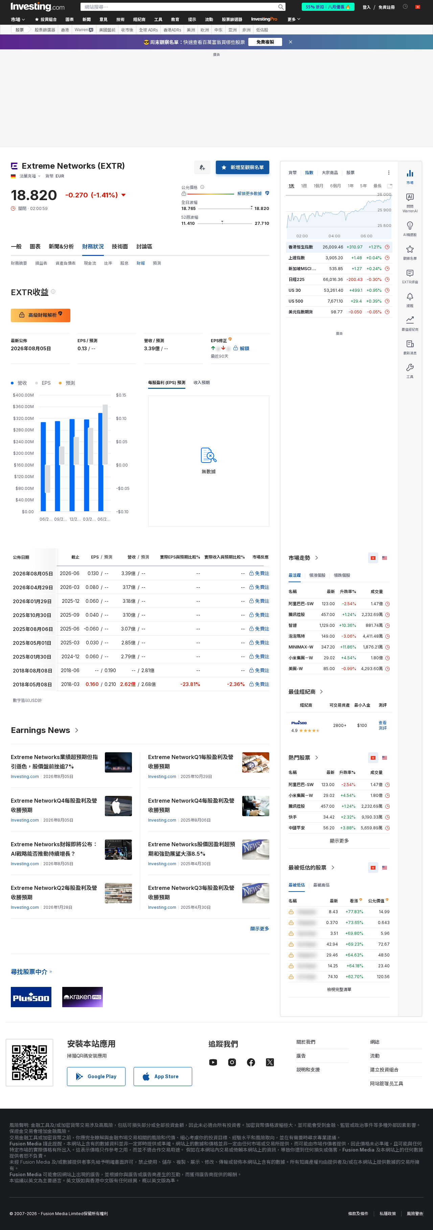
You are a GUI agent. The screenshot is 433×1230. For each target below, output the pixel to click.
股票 (20, 29)
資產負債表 (65, 263)
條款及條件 (358, 1213)
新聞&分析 (61, 246)
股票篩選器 (232, 19)
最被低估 (297, 885)
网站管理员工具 (386, 1083)
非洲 (246, 29)
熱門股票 (299, 757)
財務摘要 (19, 263)
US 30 (295, 290)
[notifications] (405, 6)
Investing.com (25, 776)
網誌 (375, 1042)
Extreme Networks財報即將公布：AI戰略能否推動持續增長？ (54, 849)
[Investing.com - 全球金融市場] (37, 6)
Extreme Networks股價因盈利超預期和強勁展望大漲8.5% (191, 849)
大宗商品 (330, 172)
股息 (124, 263)
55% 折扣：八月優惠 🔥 (328, 6)
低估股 (262, 29)
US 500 (296, 301)
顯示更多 (259, 928)
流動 (375, 1056)
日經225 (296, 279)
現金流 (90, 263)
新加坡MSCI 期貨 (304, 268)
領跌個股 (342, 575)
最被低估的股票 (307, 867)
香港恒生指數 (301, 247)
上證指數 (297, 257)
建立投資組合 (384, 1069)
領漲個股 (317, 575)
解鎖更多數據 (249, 193)
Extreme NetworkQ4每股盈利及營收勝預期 (54, 805)
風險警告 (415, 1213)
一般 (16, 246)
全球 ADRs (148, 29)
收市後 (127, 29)
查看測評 (383, 725)
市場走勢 (299, 557)
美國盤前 (107, 29)
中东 (218, 29)
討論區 (144, 246)
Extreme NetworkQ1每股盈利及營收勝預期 (190, 762)
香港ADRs (172, 29)
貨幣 (293, 172)
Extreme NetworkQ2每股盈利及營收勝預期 (54, 892)
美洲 (191, 29)
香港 (65, 29)
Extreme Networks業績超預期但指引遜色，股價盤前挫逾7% (54, 762)
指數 (309, 172)
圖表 (35, 246)
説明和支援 (308, 1069)
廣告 (301, 1056)
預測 (157, 263)
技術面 (120, 246)
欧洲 (205, 29)
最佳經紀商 (302, 691)
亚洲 (232, 29)
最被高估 (321, 885)
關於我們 (305, 1042)
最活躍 (295, 575)
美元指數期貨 (301, 311)
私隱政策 (388, 1213)
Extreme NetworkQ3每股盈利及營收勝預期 (191, 892)
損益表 (41, 263)
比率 (108, 263)
